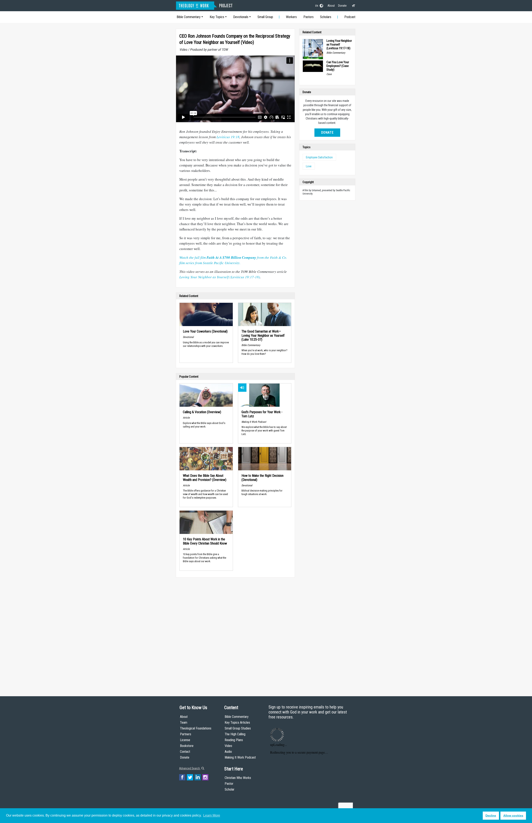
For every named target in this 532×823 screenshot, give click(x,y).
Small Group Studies (238, 728)
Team (183, 722)
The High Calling (235, 734)
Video (228, 746)
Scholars (325, 17)
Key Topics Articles (237, 722)
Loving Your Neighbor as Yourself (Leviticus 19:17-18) (219, 277)
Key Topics (217, 17)
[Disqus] (235, 633)
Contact (185, 752)
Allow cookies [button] (513, 815)
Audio (228, 752)
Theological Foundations (195, 728)
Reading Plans (234, 740)
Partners (185, 734)
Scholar (229, 789)
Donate (342, 5)
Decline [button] (490, 815)
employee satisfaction (319, 157)
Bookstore (186, 746)
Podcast (349, 17)
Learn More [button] (211, 815)
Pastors (308, 17)
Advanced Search (190, 768)
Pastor (229, 784)
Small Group (265, 17)
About (331, 5)
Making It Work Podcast (240, 757)
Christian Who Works (238, 778)
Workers (291, 17)
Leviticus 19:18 (228, 136)
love (309, 166)
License (185, 740)
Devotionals (240, 17)
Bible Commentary (189, 17)
